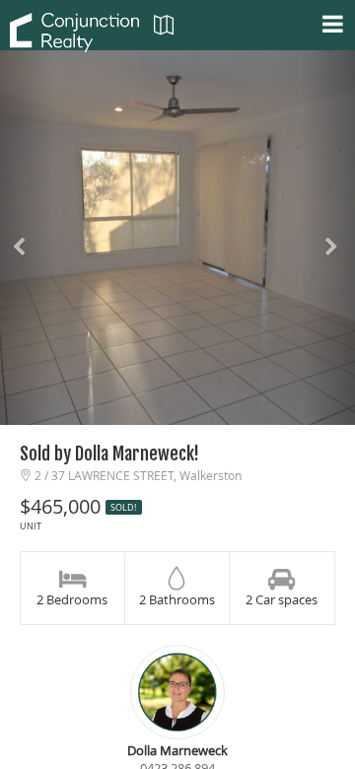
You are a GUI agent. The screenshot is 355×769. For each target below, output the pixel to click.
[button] (26, 237)
